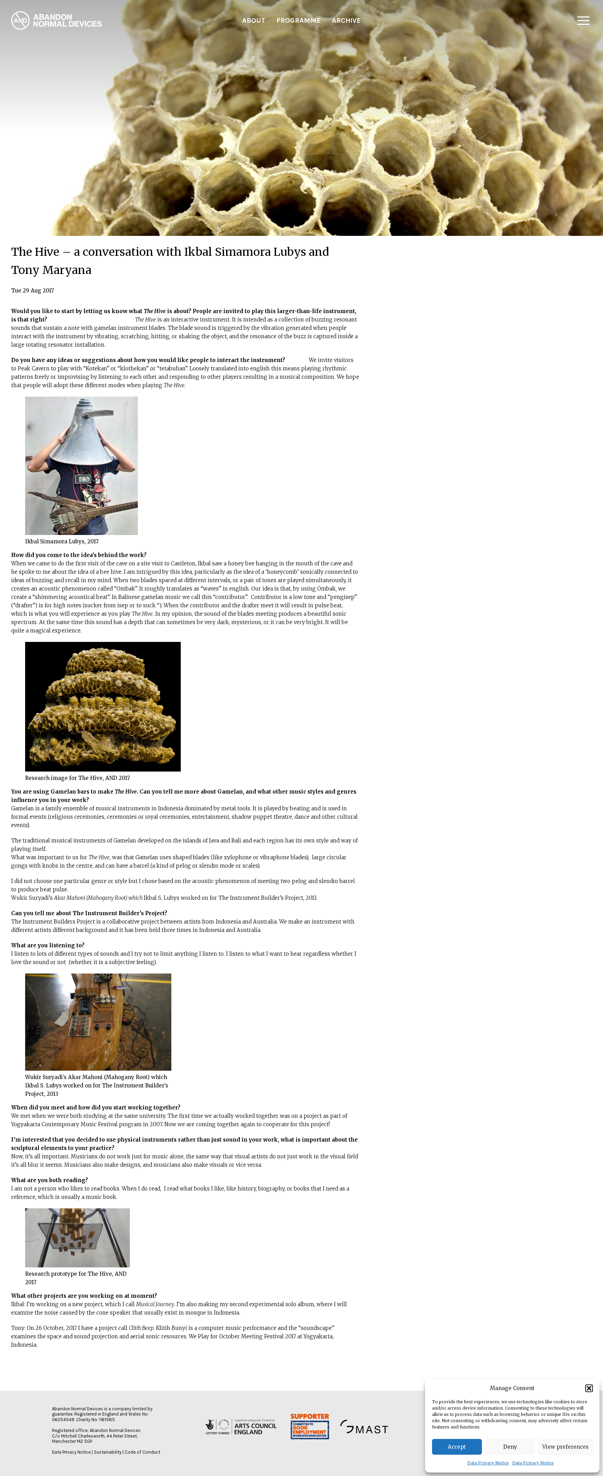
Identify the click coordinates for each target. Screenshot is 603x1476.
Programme (298, 20)
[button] (589, 1388)
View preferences (565, 1447)
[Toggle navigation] (583, 20)
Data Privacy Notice (488, 1463)
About (253, 20)
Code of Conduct (142, 1452)
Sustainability (107, 1452)
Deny (510, 1447)
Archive (346, 20)
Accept (457, 1447)
